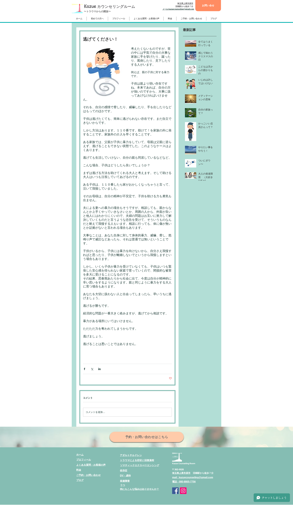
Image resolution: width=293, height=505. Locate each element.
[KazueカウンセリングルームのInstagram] (183, 490)
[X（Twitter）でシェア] (91, 368)
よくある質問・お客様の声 (91, 465)
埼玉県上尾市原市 (181, 473)
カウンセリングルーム (115, 6)
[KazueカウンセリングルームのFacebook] (175, 490)
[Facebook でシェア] (84, 368)
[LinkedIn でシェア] (99, 368)
